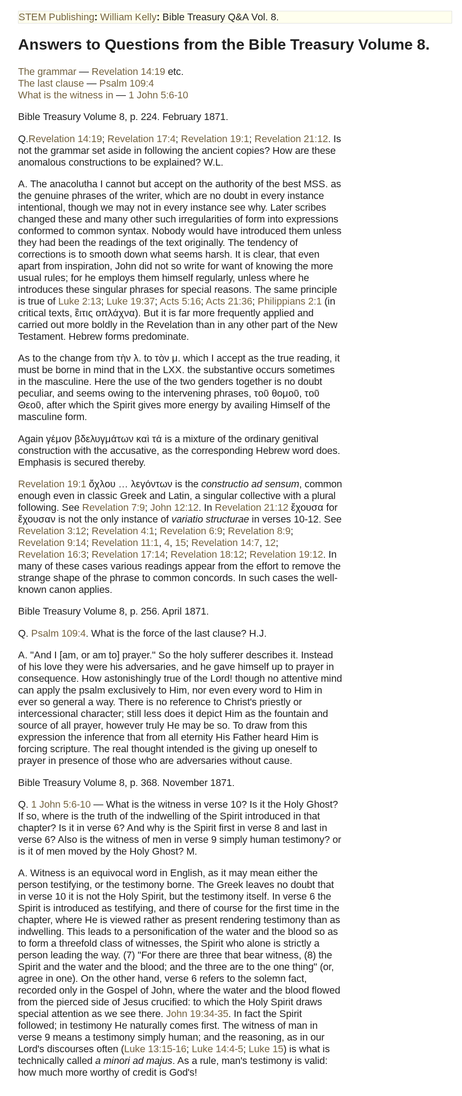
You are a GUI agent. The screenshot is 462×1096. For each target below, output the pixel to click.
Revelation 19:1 (215, 138)
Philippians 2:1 (290, 301)
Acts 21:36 (229, 301)
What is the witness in (67, 95)
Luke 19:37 (130, 301)
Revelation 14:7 (225, 542)
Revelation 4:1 (123, 530)
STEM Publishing (56, 17)
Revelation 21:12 (291, 138)
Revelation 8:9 (259, 530)
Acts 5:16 (180, 301)
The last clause (51, 83)
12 (270, 542)
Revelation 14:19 (128, 71)
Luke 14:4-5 (217, 1048)
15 (180, 542)
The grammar (47, 71)
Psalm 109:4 (126, 83)
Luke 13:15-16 (155, 1048)
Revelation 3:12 (52, 530)
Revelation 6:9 (191, 530)
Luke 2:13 (79, 301)
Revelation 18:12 (207, 554)
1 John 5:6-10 (158, 95)
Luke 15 (266, 1048)
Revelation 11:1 (125, 542)
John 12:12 (174, 507)
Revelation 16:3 (52, 554)
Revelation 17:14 (128, 554)
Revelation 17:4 (141, 138)
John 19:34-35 (197, 1013)
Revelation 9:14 (52, 542)
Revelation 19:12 (286, 554)
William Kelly (128, 17)
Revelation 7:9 (113, 507)
